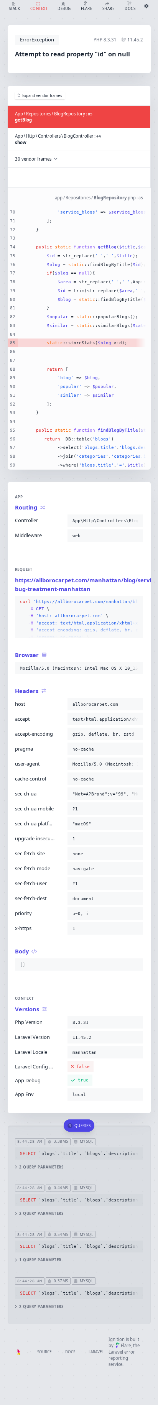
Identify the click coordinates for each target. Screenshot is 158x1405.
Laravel (96, 1351)
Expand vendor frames (42, 95)
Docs (70, 1351)
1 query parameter (40, 1259)
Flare (126, 1345)
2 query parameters (41, 1167)
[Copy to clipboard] (136, 520)
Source (44, 1351)
